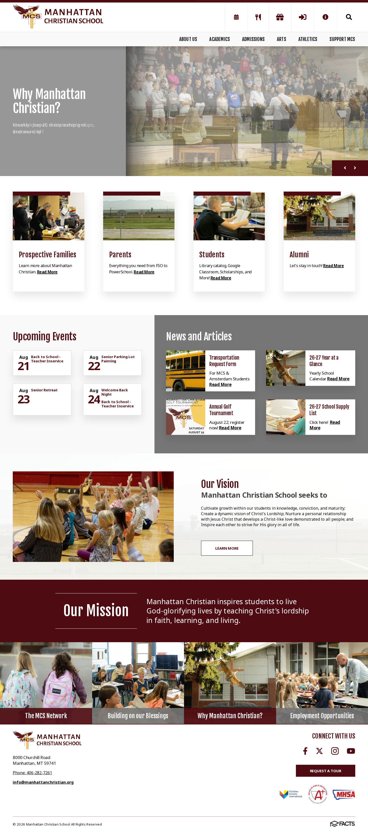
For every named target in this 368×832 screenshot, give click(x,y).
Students (212, 254)
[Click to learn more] (48, 216)
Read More (47, 272)
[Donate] (280, 17)
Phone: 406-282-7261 (32, 772)
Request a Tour (325, 770)
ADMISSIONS (253, 39)
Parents (120, 254)
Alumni (299, 254)
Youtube (351, 751)
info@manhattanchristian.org (43, 782)
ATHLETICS (307, 39)
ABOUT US (188, 39)
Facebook (305, 751)
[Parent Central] (302, 17)
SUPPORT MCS (342, 39)
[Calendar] (236, 17)
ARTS (281, 39)
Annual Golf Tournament (221, 409)
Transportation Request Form (224, 360)
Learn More (227, 548)
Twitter (319, 751)
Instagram (335, 751)
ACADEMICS (219, 39)
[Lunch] (258, 17)
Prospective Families (48, 254)
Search (346, 17)
